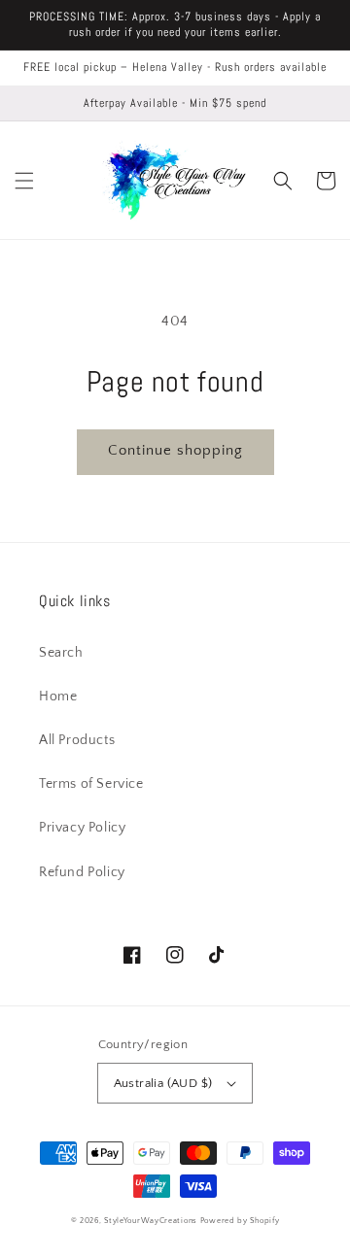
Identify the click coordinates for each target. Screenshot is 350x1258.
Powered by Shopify (240, 1220)
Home (58, 696)
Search (61, 653)
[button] (24, 180)
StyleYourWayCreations (150, 1220)
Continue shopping (175, 450)
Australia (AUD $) (163, 1083)
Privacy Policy (82, 827)
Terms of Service (91, 784)
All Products (77, 740)
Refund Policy (82, 872)
